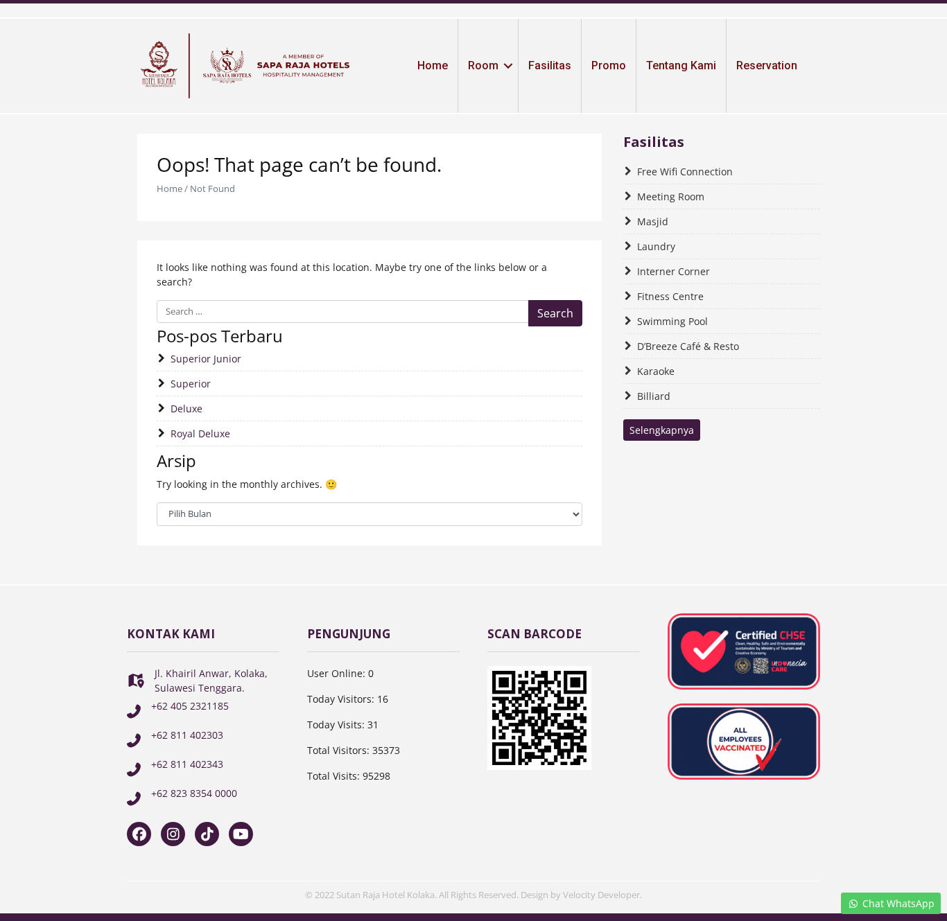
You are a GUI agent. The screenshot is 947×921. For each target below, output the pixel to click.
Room (483, 65)
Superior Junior (206, 358)
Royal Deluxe (200, 433)
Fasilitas (549, 65)
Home (432, 65)
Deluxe (186, 408)
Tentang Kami (681, 65)
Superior (191, 383)
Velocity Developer (601, 894)
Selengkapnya (661, 430)
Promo (608, 65)
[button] (508, 66)
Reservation (766, 65)
